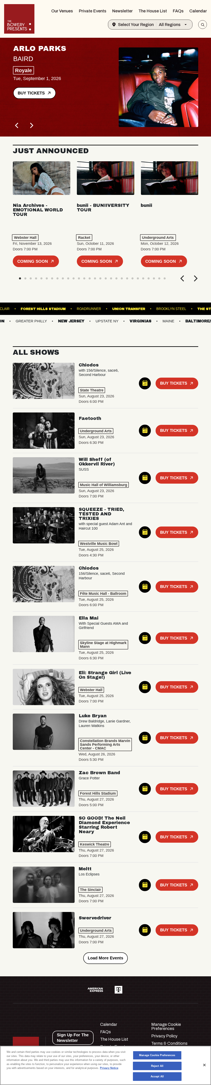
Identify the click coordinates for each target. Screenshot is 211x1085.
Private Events (92, 11)
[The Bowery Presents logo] (19, 19)
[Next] (31, 125)
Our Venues (62, 11)
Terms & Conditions (169, 1043)
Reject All (157, 1065)
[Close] (204, 1065)
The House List (152, 11)
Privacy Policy (164, 1036)
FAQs (178, 11)
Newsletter (122, 11)
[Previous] (17, 125)
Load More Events (105, 958)
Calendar (198, 11)
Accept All (157, 1076)
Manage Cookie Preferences (157, 1055)
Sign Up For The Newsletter (73, 1038)
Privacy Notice (109, 1068)
